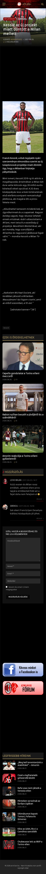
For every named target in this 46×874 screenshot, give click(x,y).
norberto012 (16, 39)
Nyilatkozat (9, 19)
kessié (6, 328)
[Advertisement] (23, 71)
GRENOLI (14, 506)
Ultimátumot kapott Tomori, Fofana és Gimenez (28, 816)
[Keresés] (42, 4)
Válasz (39, 499)
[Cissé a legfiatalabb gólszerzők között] (8, 778)
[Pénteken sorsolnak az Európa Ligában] (8, 803)
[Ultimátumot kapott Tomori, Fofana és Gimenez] (8, 816)
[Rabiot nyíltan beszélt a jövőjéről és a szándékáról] (23, 397)
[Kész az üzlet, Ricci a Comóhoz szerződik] (8, 831)
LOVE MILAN (15, 480)
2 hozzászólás (12, 42)
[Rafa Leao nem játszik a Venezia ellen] (8, 791)
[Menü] (4, 4)
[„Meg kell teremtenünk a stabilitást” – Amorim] (8, 765)
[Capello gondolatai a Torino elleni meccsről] (23, 356)
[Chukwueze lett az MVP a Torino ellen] (8, 844)
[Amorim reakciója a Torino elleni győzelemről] (23, 439)
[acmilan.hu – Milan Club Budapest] (24, 4)
